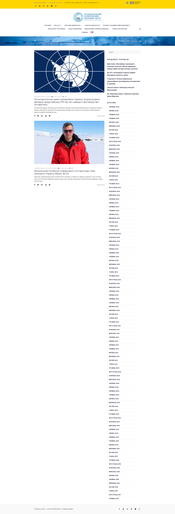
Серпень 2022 (114, 291)
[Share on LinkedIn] (46, 116)
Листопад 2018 (115, 464)
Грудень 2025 (114, 137)
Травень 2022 (114, 303)
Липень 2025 (113, 157)
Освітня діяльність (92, 25)
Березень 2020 (114, 402)
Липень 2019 (113, 433)
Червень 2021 (114, 345)
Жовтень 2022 (114, 283)
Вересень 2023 (114, 241)
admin (60, 96)
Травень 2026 (114, 118)
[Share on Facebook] (34, 116)
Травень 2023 (114, 256)
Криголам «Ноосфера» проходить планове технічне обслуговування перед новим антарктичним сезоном (122, 66)
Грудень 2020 (114, 368)
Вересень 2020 (114, 379)
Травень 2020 (114, 395)
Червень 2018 (114, 479)
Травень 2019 (114, 441)
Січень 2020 (113, 410)
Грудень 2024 (114, 183)
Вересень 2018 (114, 471)
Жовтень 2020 (114, 375)
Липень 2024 (114, 203)
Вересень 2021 (114, 333)
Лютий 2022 (113, 314)
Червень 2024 (114, 207)
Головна (47, 25)
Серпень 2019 (114, 429)
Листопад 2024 (115, 187)
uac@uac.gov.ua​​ (55, 2)
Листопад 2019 (115, 418)
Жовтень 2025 (114, 145)
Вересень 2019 (114, 425)
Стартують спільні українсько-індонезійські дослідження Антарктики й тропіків (123, 81)
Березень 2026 (114, 126)
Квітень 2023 (113, 260)
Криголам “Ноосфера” (57, 29)
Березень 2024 (114, 218)
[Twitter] (47, 5)
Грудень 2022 (114, 276)
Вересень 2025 (114, 149)
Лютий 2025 (113, 176)
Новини (85, 32)
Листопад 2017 (115, 495)
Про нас (57, 25)
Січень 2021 (113, 364)
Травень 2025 (114, 164)
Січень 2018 (113, 491)
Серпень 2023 (114, 245)
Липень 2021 (113, 341)
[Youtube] (39, 5)
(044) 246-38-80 (40, 3)
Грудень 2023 (114, 230)
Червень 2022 (114, 299)
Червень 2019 (114, 437)
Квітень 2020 (114, 399)
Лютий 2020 (113, 406)
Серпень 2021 (114, 337)
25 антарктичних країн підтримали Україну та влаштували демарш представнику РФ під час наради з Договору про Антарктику (67, 102)
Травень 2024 (114, 210)
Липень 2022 (113, 295)
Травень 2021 (114, 349)
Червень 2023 (114, 253)
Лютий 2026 (113, 130)
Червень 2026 (114, 114)
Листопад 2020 (115, 372)
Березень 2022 (114, 310)
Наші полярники (75, 29)
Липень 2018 (113, 475)
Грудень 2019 (114, 414)
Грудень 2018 (114, 460)
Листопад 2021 (115, 326)
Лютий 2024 (113, 222)
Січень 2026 (113, 134)
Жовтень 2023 (114, 237)
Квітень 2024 (114, 214)
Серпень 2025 (114, 153)
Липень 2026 (113, 111)
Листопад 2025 (115, 141)
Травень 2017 (114, 498)
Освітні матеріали (119, 29)
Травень (134, 41)
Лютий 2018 (113, 487)
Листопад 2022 (115, 279)
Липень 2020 (113, 387)
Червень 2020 (114, 391)
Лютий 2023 (113, 268)
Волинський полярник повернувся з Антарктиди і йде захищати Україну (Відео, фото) (64, 172)
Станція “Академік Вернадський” (116, 25)
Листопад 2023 (115, 233)
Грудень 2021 (114, 322)
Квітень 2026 (114, 122)
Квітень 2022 (113, 306)
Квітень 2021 (113, 352)
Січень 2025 (113, 180)
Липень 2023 (113, 249)
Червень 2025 (114, 160)
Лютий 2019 (113, 452)
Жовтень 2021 (114, 329)
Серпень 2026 (114, 107)
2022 (127, 41)
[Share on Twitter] (38, 116)
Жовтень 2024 (114, 191)
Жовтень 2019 (114, 422)
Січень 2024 (113, 226)
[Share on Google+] (42, 116)
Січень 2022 (113, 318)
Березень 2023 (114, 264)
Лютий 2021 (113, 360)
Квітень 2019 (113, 445)
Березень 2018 (114, 483)
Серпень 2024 (114, 199)
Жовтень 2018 (114, 468)
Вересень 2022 (114, 287)
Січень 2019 (113, 456)
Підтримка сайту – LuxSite (42, 509)
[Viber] (55, 5)
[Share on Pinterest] (49, 116)
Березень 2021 (114, 356)
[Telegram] (51, 5)
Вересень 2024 (114, 195)
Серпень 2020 (114, 383)
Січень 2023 (113, 272)
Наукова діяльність (73, 25)
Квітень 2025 (113, 168)
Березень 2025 (114, 172)
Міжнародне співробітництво (96, 29)
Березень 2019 (114, 448)
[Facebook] (35, 5)
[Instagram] (43, 5)
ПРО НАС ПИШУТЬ (52, 168)
